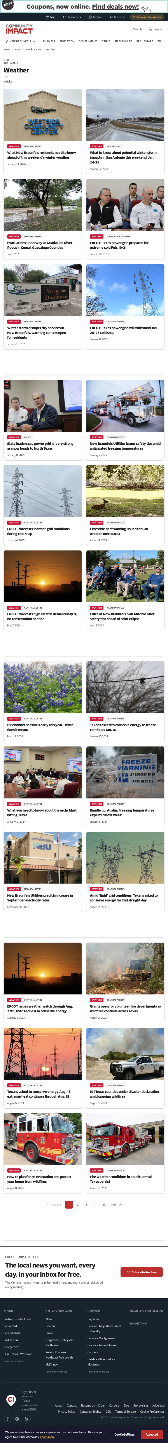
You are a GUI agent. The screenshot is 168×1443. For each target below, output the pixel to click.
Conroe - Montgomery (101, 1338)
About (59, 1405)
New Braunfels (33, 49)
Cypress (93, 1352)
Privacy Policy (66, 1411)
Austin (17, 49)
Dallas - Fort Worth (60, 1311)
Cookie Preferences (152, 1411)
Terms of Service (125, 1411)
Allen (49, 1319)
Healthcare (123, 41)
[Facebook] (7, 1419)
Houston (94, 1311)
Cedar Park (11, 1326)
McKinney (52, 1364)
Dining (106, 41)
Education (67, 41)
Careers (114, 1405)
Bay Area (93, 1319)
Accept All (152, 1434)
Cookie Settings (125, 1434)
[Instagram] (17, 1419)
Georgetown (11, 1347)
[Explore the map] (84, 6)
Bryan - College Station (146, 1311)
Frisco (49, 1333)
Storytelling (140, 1405)
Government (88, 41)
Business (49, 41)
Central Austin (12, 1333)
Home (7, 49)
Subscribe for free (144, 1272)
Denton (50, 1326)
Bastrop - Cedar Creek (18, 1319)
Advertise (158, 1405)
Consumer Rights (90, 1411)
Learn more (47, 1437)
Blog (126, 1405)
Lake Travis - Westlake (18, 1354)
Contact (72, 1405)
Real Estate (144, 41)
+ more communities (14, 1361)
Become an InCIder (93, 1405)
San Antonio (138, 1323)
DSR (108, 1411)
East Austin (11, 1340)
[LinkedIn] (27, 1419)
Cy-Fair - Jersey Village (102, 1345)
